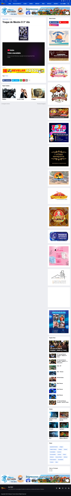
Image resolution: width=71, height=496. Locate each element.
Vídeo (56, 462)
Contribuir (15, 0)
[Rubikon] (9, 93)
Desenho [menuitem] (56, 3)
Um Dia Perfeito (60, 377)
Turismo (51, 462)
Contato (10, 0)
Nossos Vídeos (59, 457)
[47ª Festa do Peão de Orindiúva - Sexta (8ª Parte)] (52, 402)
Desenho (59, 451)
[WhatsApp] (21, 80)
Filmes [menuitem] (25, 3)
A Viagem (33, 99)
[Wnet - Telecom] (52, 373)
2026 (51, 469)
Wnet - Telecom (60, 371)
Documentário (53, 454)
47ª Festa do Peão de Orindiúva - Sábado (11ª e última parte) (62, 361)
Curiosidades (52, 451)
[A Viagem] (38, 93)
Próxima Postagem (41, 103)
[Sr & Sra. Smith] (23, 93)
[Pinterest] (24, 80)
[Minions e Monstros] (64, 434)
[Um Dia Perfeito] (52, 379)
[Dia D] (53, 434)
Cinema (65, 449)
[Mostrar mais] (29, 80)
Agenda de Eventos (54, 446)
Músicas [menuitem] (37, 3)
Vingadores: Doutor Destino (53, 419)
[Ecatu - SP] (52, 367)
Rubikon (4, 99)
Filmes (10, 19)
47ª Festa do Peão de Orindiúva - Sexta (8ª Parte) (62, 401)
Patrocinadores (53, 459)
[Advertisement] (59, 297)
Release (6, 0)
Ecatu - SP (59, 366)
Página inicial (5, 19)
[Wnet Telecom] (52, 385)
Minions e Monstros (64, 438)
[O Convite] (53, 425)
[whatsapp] (67, 1)
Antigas (61, 446)
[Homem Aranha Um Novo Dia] (64, 415)
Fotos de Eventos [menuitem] (17, 3)
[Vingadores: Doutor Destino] (53, 415)
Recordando (60, 459)
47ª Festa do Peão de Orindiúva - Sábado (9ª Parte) (58, 349)
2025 (51, 470)
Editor (2, 0)
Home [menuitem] (9, 3)
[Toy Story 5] (64, 425)
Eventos (59, 454)
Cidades (60, 449)
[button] (64, 4)
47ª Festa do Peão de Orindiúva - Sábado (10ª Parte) (62, 356)
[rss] (69, 1)
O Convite (51, 429)
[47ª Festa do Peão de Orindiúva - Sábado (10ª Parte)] (52, 356)
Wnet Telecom (60, 383)
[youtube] (63, 1)
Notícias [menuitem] (49, 3)
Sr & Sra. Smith (20, 99)
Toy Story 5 (62, 429)
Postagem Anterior (6, 103)
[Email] (26, 80)
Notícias (65, 457)
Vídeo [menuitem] (43, 3)
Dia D (50, 438)
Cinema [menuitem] (31, 3)
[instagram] (65, 1)
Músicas (51, 457)
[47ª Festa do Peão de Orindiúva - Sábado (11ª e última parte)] (52, 361)
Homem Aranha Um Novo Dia (63, 419)
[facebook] (61, 1)
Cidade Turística (53, 449)
